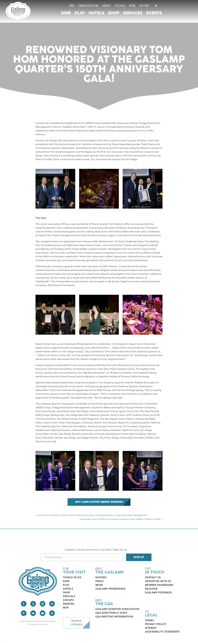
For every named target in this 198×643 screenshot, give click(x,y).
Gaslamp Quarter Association (117, 609)
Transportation (88, 5)
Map (72, 5)
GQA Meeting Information (114, 617)
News (132, 5)
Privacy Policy (155, 624)
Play (80, 13)
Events (154, 13)
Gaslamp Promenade (110, 589)
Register (151, 589)
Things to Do (72, 577)
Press (99, 581)
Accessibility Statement (162, 632)
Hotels (96, 13)
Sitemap (151, 628)
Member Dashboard (159, 585)
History (144, 5)
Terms (149, 620)
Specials (120, 5)
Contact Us (153, 577)
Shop (113, 13)
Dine (66, 13)
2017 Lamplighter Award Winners (99, 502)
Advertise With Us (158, 581)
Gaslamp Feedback (158, 593)
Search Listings (76, 623)
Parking (69, 604)
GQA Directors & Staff (111, 613)
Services (132, 13)
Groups (106, 5)
